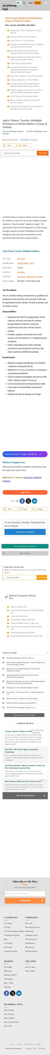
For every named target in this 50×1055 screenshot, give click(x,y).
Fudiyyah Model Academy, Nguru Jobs (25, 623)
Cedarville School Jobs (19, 616)
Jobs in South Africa (11, 1022)
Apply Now (25, 492)
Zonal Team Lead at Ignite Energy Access (21, 707)
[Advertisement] (25, 186)
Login (30, 3)
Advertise (7, 987)
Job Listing (8, 923)
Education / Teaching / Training (29, 277)
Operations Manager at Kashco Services (20, 658)
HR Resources (30, 943)
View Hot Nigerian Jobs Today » (24, 715)
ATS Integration (31, 939)
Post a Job (28, 923)
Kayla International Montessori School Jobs (26, 636)
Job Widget (8, 967)
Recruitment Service (32, 927)
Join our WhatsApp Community (25, 546)
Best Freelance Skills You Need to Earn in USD (23, 781)
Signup (37, 3)
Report (40, 509)
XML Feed (8, 971)
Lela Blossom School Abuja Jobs (22, 620)
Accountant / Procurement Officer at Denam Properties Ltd (25, 693)
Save (9, 145)
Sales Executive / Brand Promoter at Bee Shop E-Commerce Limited (23, 670)
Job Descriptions (31, 951)
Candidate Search (31, 935)
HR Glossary (29, 947)
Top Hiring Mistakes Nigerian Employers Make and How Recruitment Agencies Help (25, 766)
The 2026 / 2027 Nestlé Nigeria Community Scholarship (21, 751)
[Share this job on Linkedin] (34, 501)
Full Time (21, 259)
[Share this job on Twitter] (28, 501)
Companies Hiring (10, 951)
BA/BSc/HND (22, 263)
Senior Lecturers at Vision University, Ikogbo (22, 698)
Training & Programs (11, 935)
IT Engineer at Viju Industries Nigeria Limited (22, 688)
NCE (32, 263)
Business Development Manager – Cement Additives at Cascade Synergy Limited (26, 663)
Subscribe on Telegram (25, 532)
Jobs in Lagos (30, 967)
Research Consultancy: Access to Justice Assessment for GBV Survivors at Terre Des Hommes (26, 682)
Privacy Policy (28, 1044)
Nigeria (20, 2)
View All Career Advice (25, 796)
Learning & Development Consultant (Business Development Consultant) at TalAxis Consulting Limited (24, 69)
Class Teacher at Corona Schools (22, 41)
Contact (19, 1044)
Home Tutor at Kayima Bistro (21, 63)
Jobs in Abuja (30, 971)
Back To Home (25, 553)
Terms (38, 1044)
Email (24, 145)
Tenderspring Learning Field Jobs (23, 633)
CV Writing (8, 943)
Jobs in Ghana (9, 1010)
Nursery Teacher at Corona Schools (23, 37)
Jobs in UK (8, 1026)
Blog (5, 939)
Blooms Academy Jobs (19, 607)
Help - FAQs (8, 983)
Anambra (21, 272)
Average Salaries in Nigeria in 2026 (18, 731)
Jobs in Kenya (9, 1014)
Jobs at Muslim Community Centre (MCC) (21, 703)
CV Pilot (7, 927)
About (12, 1044)
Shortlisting (29, 931)
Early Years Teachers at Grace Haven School (26, 76)
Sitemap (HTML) (10, 975)
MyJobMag (41, 1048)
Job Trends (8, 947)
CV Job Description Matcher (14, 931)
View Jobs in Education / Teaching (13, 131)
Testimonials (8, 979)
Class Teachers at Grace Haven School (24, 96)
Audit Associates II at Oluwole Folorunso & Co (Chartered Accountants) (23, 676)
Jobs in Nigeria (9, 1018)
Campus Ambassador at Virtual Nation (24, 80)
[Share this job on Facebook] (22, 501)
